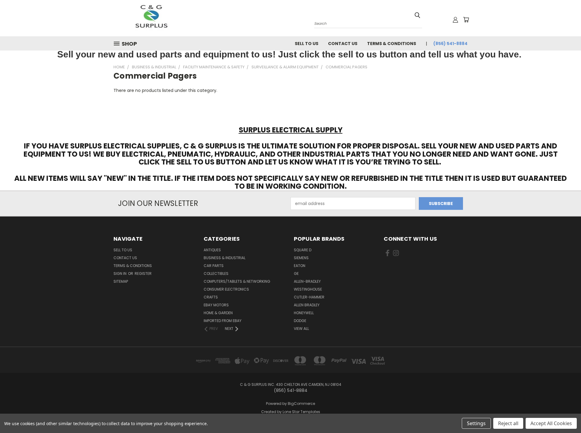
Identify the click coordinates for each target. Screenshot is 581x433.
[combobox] (368, 23)
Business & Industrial (224, 257)
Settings (476, 423)
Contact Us (342, 44)
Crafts (211, 297)
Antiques (212, 249)
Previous (565, 414)
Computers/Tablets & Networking (237, 281)
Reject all (508, 423)
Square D (302, 249)
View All (301, 328)
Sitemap (120, 281)
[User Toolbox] (455, 20)
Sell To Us (306, 44)
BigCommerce (301, 403)
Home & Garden (218, 312)
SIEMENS (301, 257)
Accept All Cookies (551, 423)
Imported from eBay (222, 320)
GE (296, 273)
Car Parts (214, 265)
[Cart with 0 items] (466, 20)
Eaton (299, 265)
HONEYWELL (304, 312)
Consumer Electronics (226, 289)
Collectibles (216, 273)
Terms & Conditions (391, 44)
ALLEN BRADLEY (307, 305)
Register (143, 273)
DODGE (300, 320)
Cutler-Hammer (309, 297)
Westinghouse (308, 289)
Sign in (120, 273)
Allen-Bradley (307, 281)
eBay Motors (216, 305)
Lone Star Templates (301, 411)
